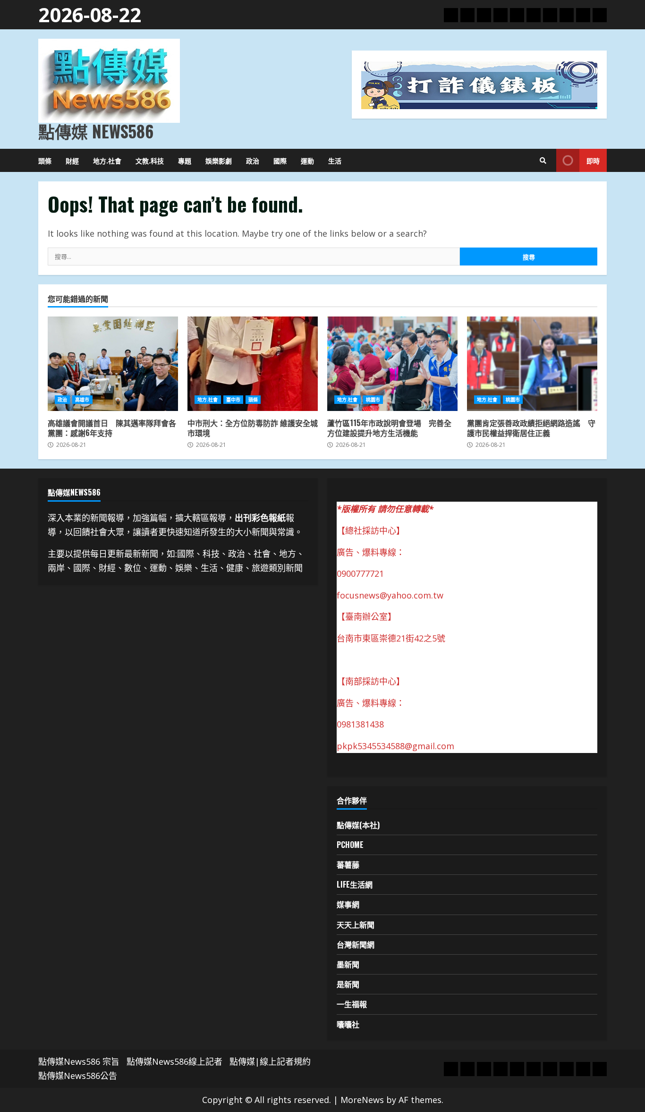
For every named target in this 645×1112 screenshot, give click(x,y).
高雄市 (82, 399)
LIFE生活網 (355, 884)
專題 (184, 160)
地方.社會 (107, 160)
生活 (334, 160)
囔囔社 (348, 1024)
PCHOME (350, 844)
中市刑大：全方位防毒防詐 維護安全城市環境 (252, 363)
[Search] (543, 161)
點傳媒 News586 (95, 131)
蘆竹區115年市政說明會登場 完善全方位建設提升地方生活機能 (392, 363)
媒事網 (348, 904)
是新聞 (348, 984)
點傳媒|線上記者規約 (270, 1061)
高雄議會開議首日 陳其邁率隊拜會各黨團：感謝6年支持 (113, 363)
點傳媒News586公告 (77, 1075)
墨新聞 (348, 964)
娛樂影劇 (218, 160)
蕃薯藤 (348, 864)
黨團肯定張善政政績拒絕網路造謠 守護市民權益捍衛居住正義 (532, 363)
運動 (307, 160)
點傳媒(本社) (358, 824)
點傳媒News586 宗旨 (78, 1061)
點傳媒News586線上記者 (174, 1061)
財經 (72, 160)
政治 (252, 160)
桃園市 (373, 399)
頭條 (44, 160)
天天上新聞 (355, 924)
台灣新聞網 (355, 944)
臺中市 (233, 399)
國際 (280, 160)
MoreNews (362, 1099)
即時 (593, 160)
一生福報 (352, 1003)
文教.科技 (150, 160)
